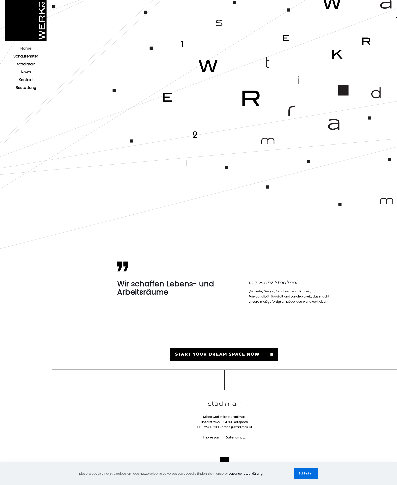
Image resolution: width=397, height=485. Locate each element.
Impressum (211, 437)
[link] (224, 340)
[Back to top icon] (224, 461)
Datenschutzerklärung (246, 473)
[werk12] (26, 20)
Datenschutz (236, 437)
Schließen (306, 473)
